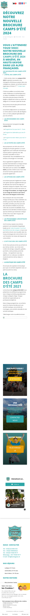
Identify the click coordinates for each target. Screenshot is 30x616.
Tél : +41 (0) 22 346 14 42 (10, 549)
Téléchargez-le (15, 449)
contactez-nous (15, 418)
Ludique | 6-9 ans (10, 568)
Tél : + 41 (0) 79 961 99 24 (10, 551)
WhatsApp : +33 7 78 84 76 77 (12, 555)
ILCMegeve (10, 37)
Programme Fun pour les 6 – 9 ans (15, 129)
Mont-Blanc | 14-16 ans (12, 573)
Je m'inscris (15, 379)
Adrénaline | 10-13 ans (11, 571)
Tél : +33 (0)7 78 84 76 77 (10, 553)
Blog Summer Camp (11, 582)
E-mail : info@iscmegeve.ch (11, 557)
